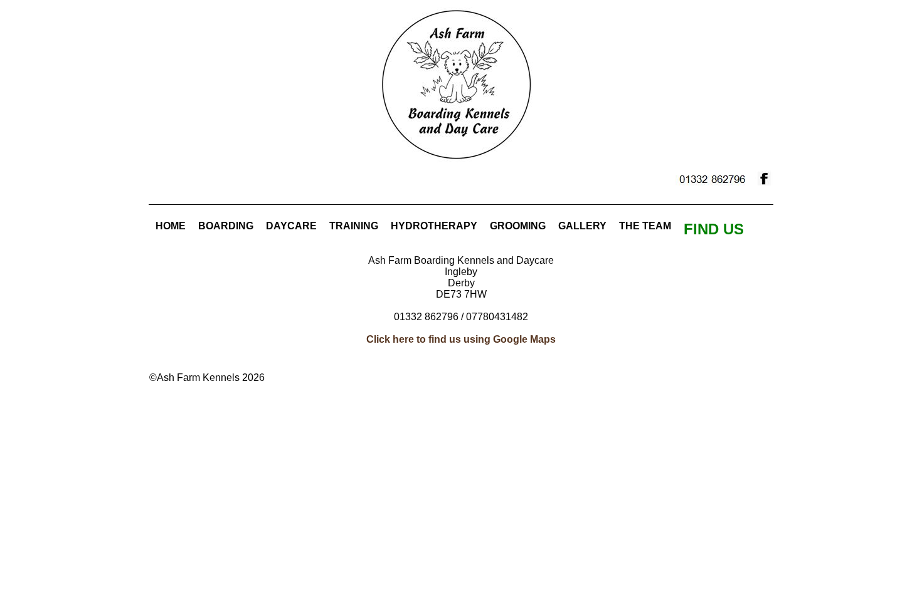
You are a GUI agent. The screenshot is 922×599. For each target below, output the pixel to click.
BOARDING (225, 226)
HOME (171, 226)
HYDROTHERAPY (434, 226)
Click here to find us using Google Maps (461, 339)
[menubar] (449, 229)
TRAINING (353, 226)
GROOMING (518, 226)
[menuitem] (170, 226)
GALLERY (582, 226)
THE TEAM (645, 226)
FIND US (714, 229)
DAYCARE (291, 226)
